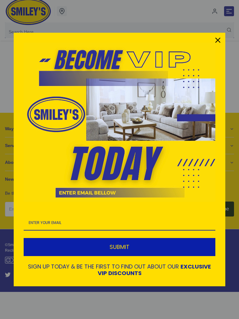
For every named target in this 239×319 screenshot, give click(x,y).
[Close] (217, 40)
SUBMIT (119, 247)
